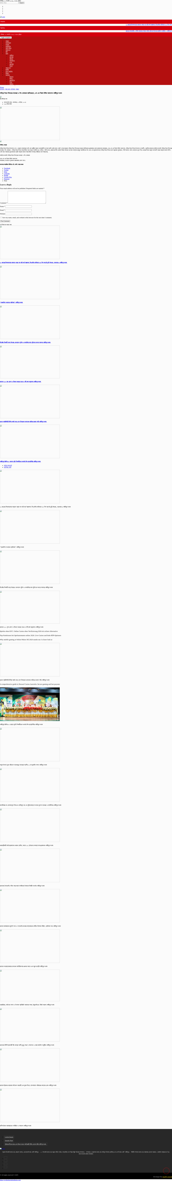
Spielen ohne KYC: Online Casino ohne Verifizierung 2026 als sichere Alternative (29, 631)
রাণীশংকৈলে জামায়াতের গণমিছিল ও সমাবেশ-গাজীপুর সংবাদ (16, 1126)
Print (5, 181)
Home (2, 87)
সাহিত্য (11, 84)
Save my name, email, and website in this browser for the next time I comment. (27, 217)
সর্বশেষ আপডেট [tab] (8, 465)
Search (22, 3)
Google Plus (8, 177)
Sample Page (9, 1140)
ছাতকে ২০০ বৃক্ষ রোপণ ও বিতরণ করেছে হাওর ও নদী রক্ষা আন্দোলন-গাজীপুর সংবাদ (20, 381)
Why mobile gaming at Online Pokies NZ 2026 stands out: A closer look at (26, 640)
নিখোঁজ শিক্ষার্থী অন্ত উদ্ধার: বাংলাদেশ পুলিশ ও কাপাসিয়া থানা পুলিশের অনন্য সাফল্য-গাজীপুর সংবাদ (25, 342)
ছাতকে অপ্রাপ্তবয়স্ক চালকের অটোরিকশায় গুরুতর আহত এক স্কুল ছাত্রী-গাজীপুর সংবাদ (24, 966)
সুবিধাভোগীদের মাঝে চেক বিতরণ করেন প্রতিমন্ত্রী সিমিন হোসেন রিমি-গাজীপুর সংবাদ (25, 1144)
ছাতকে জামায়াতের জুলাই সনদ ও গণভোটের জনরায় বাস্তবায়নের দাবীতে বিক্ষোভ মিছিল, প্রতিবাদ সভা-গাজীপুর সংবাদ (30, 926)
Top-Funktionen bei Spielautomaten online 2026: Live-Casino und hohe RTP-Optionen (30, 635)
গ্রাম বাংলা (7, 89)
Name (2, 206)
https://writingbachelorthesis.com (10, 1180)
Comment (3, 203)
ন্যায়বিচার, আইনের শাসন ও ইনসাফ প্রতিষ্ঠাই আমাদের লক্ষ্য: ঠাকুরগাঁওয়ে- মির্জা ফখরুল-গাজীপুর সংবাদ (27, 1005)
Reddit (6, 175)
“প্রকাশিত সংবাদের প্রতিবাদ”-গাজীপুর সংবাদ (11, 302)
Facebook (7, 168)
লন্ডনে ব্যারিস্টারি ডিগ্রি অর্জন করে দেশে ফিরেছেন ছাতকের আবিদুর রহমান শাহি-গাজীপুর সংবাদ (23, 421)
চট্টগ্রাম (13, 89)
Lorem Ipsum (9, 1137)
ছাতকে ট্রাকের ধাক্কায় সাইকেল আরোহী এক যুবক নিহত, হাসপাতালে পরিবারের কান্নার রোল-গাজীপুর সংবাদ (28, 1085)
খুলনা (7, 53)
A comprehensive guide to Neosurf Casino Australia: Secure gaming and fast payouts (30, 684)
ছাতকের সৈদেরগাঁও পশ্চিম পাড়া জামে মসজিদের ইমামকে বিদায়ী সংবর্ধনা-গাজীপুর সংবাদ (22, 886)
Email (2, 210)
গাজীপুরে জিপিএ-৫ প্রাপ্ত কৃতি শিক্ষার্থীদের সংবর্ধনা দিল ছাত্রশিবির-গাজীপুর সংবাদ (20, 461)
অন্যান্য (8, 75)
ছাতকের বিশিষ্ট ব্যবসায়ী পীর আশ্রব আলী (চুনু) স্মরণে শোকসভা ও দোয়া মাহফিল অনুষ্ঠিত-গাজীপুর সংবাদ (27, 1045)
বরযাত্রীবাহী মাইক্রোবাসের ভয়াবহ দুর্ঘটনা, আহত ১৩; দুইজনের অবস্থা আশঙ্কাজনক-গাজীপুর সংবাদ (27, 845)
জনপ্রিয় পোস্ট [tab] (7, 467)
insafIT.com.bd (167, 1177)
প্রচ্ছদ (17, 89)
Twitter (6, 170)
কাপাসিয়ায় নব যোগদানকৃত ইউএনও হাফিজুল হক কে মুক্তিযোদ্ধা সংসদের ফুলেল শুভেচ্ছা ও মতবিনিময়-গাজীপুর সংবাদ (31, 805)
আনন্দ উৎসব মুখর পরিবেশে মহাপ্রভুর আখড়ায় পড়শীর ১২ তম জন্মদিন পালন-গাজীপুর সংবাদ (23, 765)
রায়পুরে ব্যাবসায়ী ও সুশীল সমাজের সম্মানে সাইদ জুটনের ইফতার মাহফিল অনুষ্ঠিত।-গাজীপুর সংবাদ (129, 31)
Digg (5, 172)
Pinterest (6, 179)
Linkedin (7, 173)
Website (2, 214)
